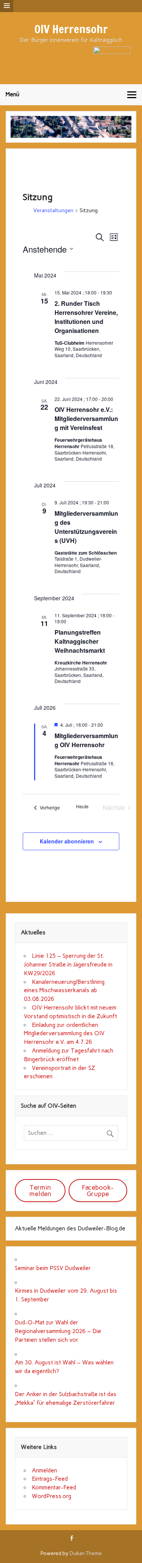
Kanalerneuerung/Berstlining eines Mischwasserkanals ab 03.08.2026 (64, 991)
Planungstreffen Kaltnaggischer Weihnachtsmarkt (80, 641)
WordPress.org (51, 1496)
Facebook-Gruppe (98, 1191)
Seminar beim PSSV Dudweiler (53, 1268)
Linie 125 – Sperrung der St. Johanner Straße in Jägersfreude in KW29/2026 (68, 965)
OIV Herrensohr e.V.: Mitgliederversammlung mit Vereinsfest (86, 418)
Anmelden (44, 1470)
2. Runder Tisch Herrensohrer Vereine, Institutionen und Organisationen (86, 317)
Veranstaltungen (53, 210)
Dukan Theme (86, 1553)
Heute (82, 806)
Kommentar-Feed (54, 1487)
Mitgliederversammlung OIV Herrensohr (86, 740)
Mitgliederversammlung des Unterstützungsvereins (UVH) (86, 527)
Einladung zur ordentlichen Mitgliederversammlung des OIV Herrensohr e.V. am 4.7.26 (64, 1034)
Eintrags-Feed (50, 1478)
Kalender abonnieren (67, 841)
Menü (12, 94)
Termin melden (40, 1191)
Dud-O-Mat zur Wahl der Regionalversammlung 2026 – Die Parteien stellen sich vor (58, 1331)
